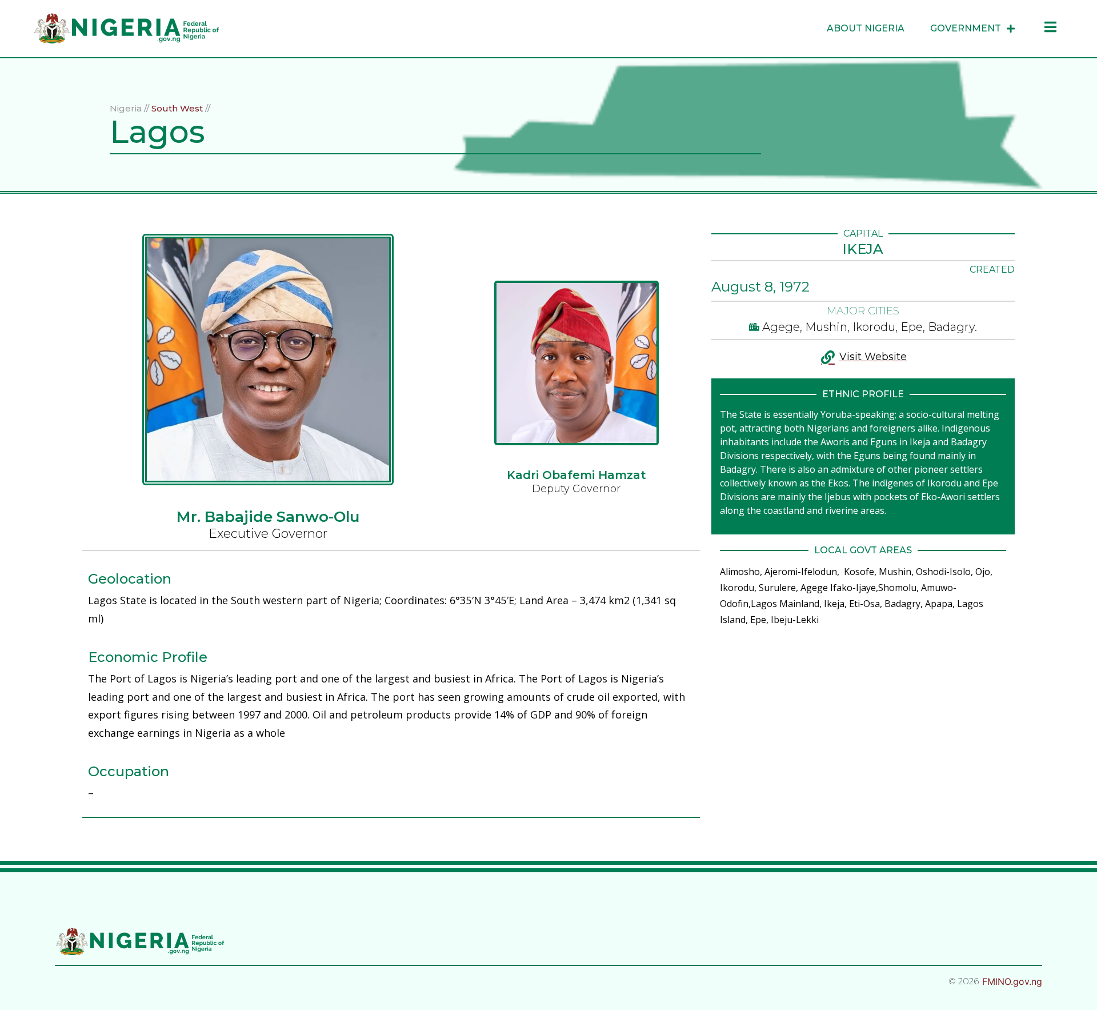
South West (177, 108)
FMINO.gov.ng (1012, 981)
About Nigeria (865, 28)
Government (965, 28)
